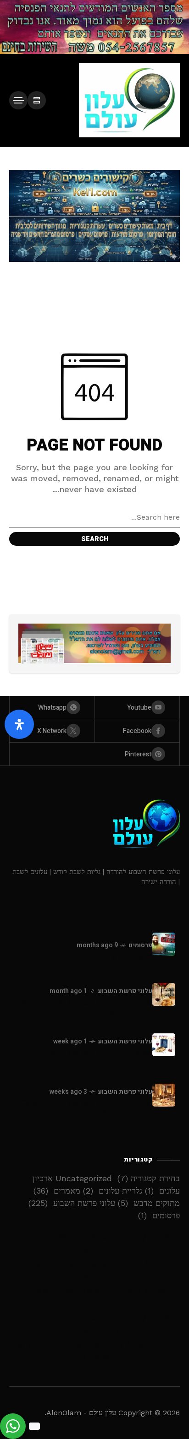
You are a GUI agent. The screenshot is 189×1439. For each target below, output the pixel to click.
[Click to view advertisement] (94, 27)
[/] (37, 100)
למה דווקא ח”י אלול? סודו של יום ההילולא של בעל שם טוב (94, 1351)
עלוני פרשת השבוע (125, 991)
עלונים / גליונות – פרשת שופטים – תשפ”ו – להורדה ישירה (94, 1270)
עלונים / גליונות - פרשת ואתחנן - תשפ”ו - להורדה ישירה (80, 1007)
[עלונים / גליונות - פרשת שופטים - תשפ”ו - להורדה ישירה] (163, 1044)
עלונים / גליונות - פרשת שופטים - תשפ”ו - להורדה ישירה (92, 1057)
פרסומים (140, 945)
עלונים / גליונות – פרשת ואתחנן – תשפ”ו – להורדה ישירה (95, 1324)
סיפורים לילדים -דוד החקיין (103, 956)
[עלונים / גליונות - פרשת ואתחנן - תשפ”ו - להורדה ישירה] (163, 994)
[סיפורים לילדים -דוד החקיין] (163, 944)
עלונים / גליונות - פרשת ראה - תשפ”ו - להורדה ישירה (83, 1108)
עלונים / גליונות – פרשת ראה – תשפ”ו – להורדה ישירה (95, 1297)
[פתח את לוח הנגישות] (19, 724)
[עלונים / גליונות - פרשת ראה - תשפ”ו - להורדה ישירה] (163, 1095)
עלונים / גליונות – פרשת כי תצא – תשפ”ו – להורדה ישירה (95, 1243)
